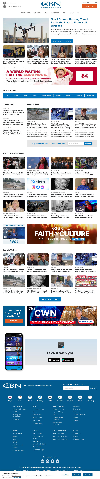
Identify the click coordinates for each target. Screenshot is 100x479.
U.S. (7, 96)
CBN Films (16, 420)
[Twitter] (57, 461)
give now (89, 6)
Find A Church (37, 418)
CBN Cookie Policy (47, 470)
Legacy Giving (57, 412)
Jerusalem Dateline (39, 444)
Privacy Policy (27, 470)
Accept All (87, 475)
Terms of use (17, 470)
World (25, 96)
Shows (68, 96)
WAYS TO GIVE (58, 406)
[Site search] (78, 13)
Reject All (76, 475)
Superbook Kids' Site (59, 439)
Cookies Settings (73, 470)
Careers (75, 418)
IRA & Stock (56, 415)
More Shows (36, 447)
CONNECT (76, 406)
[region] (50, 475)
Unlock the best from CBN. (74, 384)
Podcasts (79, 96)
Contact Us (85, 2)
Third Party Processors (60, 470)
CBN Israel (16, 412)
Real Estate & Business (57, 423)
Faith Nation (36, 441)
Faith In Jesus (37, 415)
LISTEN (64, 13)
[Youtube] (42, 461)
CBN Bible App (37, 423)
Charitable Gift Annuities (57, 419)
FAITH (46, 13)
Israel (34, 96)
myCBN (82, 470)
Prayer (34, 412)
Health (58, 96)
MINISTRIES (17, 406)
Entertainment (46, 96)
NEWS (14, 430)
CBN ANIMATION (59, 430)
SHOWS (35, 430)
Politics (16, 96)
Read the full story (62, 41)
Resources (36, 420)
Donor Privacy (36, 470)
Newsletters (76, 409)
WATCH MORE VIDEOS (49, 299)
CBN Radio (76, 433)
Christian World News (37, 437)
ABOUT (72, 13)
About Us (75, 420)
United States (17, 433)
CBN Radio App (78, 439)
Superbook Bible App (60, 436)
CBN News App (18, 451)
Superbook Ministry (59, 433)
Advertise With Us (79, 415)
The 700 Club (25, 13)
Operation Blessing (19, 409)
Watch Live (90, 96)
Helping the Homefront (16, 416)
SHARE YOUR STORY (13, 321)
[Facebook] (47, 461)
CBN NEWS (37, 13)
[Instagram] (52, 461)
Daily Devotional (38, 409)
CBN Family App (38, 450)
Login (95, 2)
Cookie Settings (65, 475)
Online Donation (58, 409)
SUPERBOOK (55, 13)
